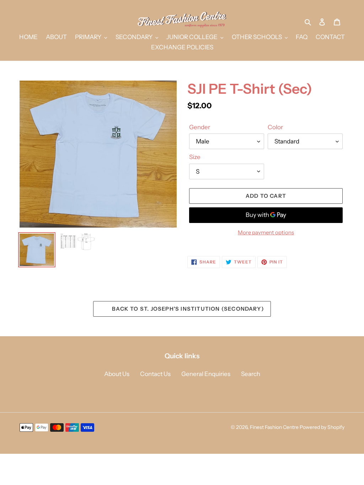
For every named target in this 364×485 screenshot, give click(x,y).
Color (275, 127)
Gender (199, 127)
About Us (116, 373)
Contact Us (155, 373)
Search (250, 373)
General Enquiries (205, 373)
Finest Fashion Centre (274, 427)
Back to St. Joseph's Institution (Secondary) (187, 308)
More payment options (266, 232)
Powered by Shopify (322, 427)
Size (194, 156)
